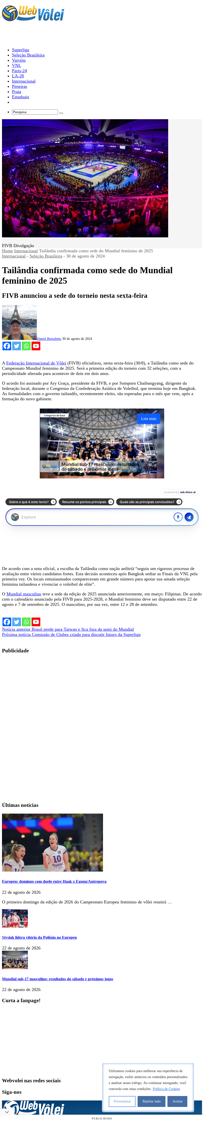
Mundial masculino (23, 593)
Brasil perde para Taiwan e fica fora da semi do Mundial (68, 629)
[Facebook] (6, 346)
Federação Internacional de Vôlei (36, 363)
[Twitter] (16, 346)
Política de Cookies (166, 1089)
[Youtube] (36, 346)
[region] (148, 1087)
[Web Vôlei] (33, 19)
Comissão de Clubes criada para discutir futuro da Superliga (71, 634)
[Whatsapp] (26, 346)
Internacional (26, 250)
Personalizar (122, 1101)
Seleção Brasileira (46, 256)
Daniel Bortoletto (49, 339)
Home (7, 250)
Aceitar (177, 1101)
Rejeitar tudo (152, 1101)
